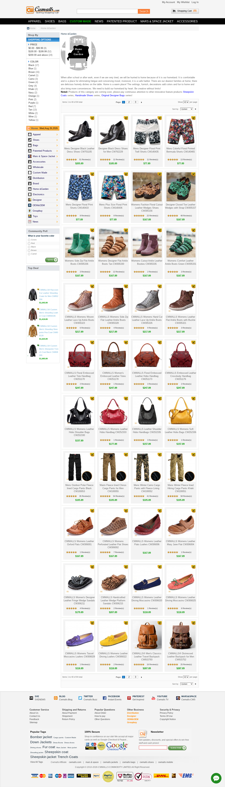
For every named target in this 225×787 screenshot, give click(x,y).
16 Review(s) (152, 664)
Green (31, 82)
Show (180, 102)
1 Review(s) (119, 384)
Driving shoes (35, 747)
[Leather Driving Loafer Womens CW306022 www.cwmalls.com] (113, 635)
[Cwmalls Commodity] (43, 10)
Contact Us (35, 716)
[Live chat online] (216, 778)
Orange (32, 96)
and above (38, 55)
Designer (131, 716)
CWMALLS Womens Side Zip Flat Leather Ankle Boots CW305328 (113, 320)
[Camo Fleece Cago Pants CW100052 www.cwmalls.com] (146, 467)
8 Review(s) (85, 216)
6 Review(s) (85, 328)
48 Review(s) (186, 216)
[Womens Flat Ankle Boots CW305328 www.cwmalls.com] (113, 299)
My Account (168, 2)
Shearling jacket (36, 752)
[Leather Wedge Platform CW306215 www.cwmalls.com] (113, 579)
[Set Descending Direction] (195, 109)
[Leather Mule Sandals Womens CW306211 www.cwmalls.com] (79, 579)
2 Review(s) (152, 272)
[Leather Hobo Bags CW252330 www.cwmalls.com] (79, 411)
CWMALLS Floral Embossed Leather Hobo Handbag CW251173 (146, 376)
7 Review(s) (119, 552)
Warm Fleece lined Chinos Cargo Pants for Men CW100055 (113, 488)
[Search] (144, 11)
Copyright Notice (168, 719)
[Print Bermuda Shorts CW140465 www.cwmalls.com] (180, 130)
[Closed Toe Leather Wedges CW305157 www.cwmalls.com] (180, 187)
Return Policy (68, 719)
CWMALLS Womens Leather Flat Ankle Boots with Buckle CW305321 (180, 320)
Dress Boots (58, 743)
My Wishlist (183, 2)
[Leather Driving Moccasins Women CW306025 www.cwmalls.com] (180, 579)
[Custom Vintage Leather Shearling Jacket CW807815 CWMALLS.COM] (33, 279)
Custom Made (80, 21)
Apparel (34, 21)
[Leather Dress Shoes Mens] (113, 130)
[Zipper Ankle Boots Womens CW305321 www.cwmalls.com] (180, 299)
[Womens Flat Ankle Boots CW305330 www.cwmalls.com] (113, 243)
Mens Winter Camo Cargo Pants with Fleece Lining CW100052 (147, 488)
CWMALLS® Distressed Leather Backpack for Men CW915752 (180, 656)
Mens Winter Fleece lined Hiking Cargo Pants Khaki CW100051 (181, 488)
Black (31, 65)
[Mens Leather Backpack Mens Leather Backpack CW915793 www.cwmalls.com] (146, 635)
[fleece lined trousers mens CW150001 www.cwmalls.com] (180, 467)
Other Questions (102, 719)
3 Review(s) (85, 272)
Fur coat (49, 747)
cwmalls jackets (110, 762)
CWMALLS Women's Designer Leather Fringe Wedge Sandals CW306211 (79, 600)
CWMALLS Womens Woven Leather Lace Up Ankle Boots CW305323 (79, 320)
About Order (100, 713)
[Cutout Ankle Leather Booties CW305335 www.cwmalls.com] (146, 243)
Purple (31, 102)
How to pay (100, 716)
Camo (31, 79)
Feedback (34, 719)
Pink (30, 99)
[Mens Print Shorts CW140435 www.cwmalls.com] (146, 130)
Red (30, 106)
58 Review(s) (186, 496)
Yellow (31, 120)
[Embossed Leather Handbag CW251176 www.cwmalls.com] (180, 355)
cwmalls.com (75, 762)
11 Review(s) (118, 159)
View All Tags (36, 762)
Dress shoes (69, 743)
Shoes (50, 21)
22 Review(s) (152, 216)
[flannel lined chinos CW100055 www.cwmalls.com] (113, 467)
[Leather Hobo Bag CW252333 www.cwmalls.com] (113, 411)
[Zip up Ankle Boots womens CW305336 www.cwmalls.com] (79, 243)
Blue (30, 68)
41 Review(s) (152, 496)
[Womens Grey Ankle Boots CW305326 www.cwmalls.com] (146, 299)
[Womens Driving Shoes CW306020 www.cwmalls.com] (146, 579)
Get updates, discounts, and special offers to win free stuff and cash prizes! (164, 741)
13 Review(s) (186, 159)
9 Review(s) (152, 328)
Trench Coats (68, 757)
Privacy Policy (166, 713)
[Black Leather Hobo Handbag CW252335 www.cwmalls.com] (146, 411)
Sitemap (33, 722)
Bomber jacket (41, 737)
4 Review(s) (119, 328)
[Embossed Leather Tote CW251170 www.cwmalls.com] (79, 355)
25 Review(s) (186, 664)
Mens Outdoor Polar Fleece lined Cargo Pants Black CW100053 (79, 488)
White (31, 113)
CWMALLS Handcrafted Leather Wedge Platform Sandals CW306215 (113, 600)
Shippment (67, 716)
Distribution (133, 713)
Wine (31, 116)
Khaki (31, 89)
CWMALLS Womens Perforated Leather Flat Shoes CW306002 (113, 544)
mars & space (92, 762)
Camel (31, 75)
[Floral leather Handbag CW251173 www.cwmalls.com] (146, 355)
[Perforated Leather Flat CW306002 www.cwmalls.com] (113, 523)
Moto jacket (72, 747)
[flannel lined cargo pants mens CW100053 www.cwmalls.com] (79, 467)
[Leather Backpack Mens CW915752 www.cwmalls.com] (180, 635)
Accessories (187, 21)
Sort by (175, 109)
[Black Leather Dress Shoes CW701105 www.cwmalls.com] (79, 130)
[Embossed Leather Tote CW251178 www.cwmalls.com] (113, 355)
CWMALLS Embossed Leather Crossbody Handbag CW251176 (180, 376)
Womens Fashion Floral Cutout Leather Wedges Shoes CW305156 (147, 207)
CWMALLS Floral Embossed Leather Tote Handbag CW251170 (79, 376)
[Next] (141, 102)
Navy (31, 92)
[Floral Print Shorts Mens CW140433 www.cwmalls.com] (79, 187)
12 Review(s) (118, 272)
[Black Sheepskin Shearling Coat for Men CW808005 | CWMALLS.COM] (33, 354)
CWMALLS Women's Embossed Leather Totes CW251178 (113, 376)
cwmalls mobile (165, 762)
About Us (34, 713)
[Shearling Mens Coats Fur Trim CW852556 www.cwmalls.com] (33, 298)
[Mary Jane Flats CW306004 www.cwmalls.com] (180, 523)
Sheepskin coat (56, 752)
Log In (195, 2)
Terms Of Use (166, 716)
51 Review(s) (85, 159)
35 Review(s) (85, 496)
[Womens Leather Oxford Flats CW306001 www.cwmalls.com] (79, 523)
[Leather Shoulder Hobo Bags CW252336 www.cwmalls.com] (180, 411)
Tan (30, 109)
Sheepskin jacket (43, 757)
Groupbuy (132, 722)
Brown (31, 72)
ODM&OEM (132, 719)
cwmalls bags (128, 762)
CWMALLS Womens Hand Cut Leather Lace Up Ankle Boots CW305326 (146, 320)
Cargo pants (58, 737)
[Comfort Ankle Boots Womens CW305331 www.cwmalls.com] (180, 243)
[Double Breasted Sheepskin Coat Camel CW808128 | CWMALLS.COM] (33, 335)
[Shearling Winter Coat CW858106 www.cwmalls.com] (33, 318)
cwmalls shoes (147, 762)
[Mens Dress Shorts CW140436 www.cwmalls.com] (113, 187)
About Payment (69, 713)
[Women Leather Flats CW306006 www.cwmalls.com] (146, 523)
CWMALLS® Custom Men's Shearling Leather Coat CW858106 (48, 316)
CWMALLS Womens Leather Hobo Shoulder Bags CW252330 (79, 432)
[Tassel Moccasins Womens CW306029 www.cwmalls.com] (79, 635)
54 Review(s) (118, 496)
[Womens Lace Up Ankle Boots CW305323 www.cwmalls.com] (79, 299)
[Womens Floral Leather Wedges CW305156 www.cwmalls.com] (146, 187)
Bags (62, 21)
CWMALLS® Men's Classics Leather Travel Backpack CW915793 (146, 656)
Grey (30, 85)
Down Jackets (41, 742)
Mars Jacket (61, 747)
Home (33, 28)
